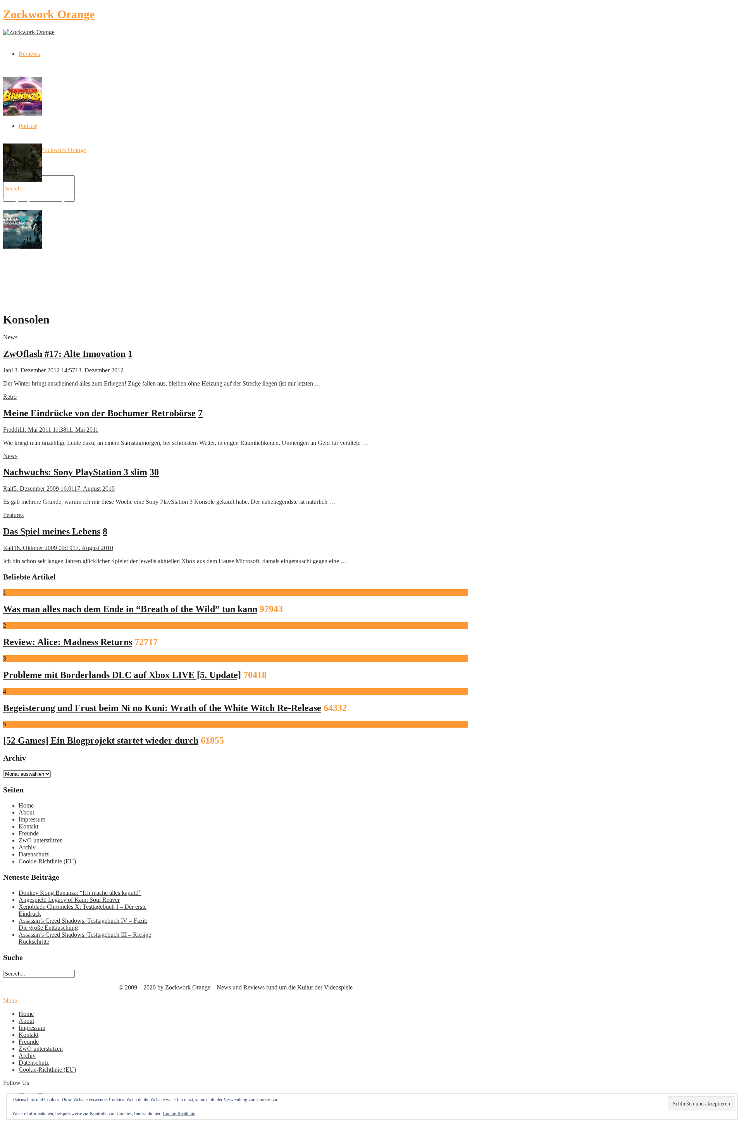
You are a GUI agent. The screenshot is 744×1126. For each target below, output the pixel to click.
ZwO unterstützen (41, 840)
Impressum (32, 819)
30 (154, 472)
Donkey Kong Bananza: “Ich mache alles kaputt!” (80, 892)
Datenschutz (34, 854)
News (10, 337)
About (26, 812)
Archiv (27, 847)
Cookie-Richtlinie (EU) (47, 861)
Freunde (29, 833)
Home (26, 805)
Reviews (29, 53)
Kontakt (28, 826)
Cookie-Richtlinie (179, 1113)
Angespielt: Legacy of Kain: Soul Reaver (69, 899)
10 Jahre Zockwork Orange (52, 150)
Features (13, 515)
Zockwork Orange (49, 14)
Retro (10, 396)
